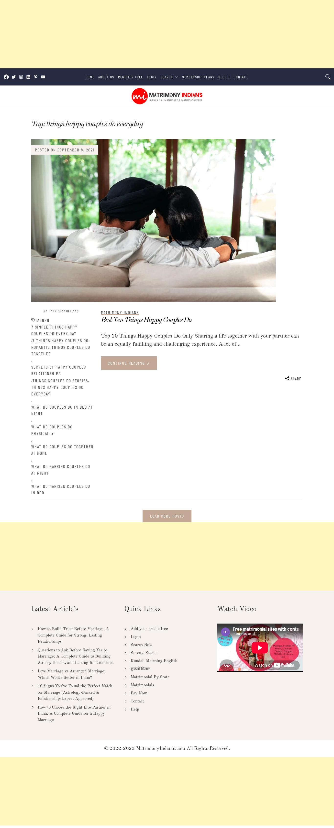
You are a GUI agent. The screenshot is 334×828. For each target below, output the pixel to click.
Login (152, 77)
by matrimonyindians (61, 311)
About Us (106, 77)
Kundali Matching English (154, 661)
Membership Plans (198, 77)
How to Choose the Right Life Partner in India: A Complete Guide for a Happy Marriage (74, 713)
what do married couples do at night (60, 470)
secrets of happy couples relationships (58, 370)
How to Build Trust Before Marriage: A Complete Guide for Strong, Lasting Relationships (73, 635)
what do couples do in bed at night (62, 410)
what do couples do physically (52, 430)
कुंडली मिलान (140, 669)
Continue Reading (127, 363)
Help (135, 709)
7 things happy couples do (61, 340)
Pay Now (139, 693)
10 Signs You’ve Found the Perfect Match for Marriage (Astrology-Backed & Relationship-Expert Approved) (75, 692)
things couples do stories (60, 380)
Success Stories (144, 653)
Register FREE (130, 77)
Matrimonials (142, 685)
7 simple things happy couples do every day (54, 330)
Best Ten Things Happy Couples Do (146, 320)
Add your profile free (149, 629)
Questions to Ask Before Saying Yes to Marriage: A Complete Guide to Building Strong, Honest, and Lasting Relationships (75, 656)
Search (167, 77)
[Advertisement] (146, 34)
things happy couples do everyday (57, 390)
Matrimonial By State (150, 677)
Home (90, 77)
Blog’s (224, 77)
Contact (241, 77)
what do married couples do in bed (60, 489)
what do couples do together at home (62, 450)
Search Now (141, 645)
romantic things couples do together (60, 350)
